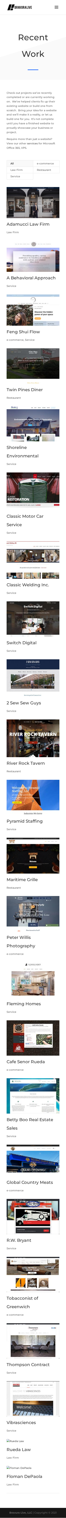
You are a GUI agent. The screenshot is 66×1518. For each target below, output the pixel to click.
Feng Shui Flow (23, 331)
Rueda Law (19, 1449)
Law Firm (16, 170)
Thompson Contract (28, 1364)
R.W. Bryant (19, 1240)
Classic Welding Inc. (28, 584)
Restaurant (44, 170)
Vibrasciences (21, 1422)
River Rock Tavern (26, 763)
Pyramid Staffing (25, 821)
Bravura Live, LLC (20, 1512)
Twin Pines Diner (25, 389)
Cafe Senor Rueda (26, 1061)
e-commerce (45, 163)
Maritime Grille (22, 879)
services (32, 143)
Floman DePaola (24, 1476)
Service (15, 176)
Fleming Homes (24, 1003)
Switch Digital (21, 642)
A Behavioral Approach (31, 277)
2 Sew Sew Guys (24, 702)
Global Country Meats (30, 1182)
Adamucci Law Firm (28, 224)
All (12, 163)
